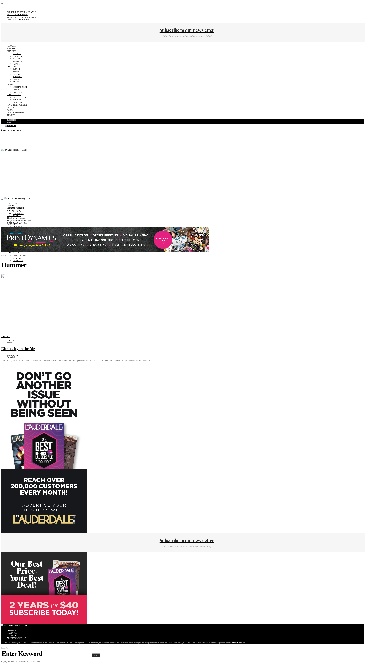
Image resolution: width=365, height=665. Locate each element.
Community (18, 56)
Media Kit (12, 633)
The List (11, 115)
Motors (16, 74)
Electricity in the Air (18, 348)
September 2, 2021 (13, 355)
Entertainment (20, 87)
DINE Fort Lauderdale (19, 20)
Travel (16, 82)
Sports (16, 79)
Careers (11, 635)
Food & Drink (14, 95)
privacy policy (238, 643)
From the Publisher (17, 105)
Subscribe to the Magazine (21, 12)
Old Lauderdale (16, 112)
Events (16, 89)
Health (16, 71)
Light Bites (18, 102)
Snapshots (17, 92)
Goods (10, 110)
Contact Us (13, 630)
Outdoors (17, 77)
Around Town (14, 107)
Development (19, 61)
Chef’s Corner (19, 97)
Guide (10, 84)
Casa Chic (17, 69)
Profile (16, 64)
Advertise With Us (16, 638)
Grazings (17, 100)
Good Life (12, 66)
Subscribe (11, 120)
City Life (11, 51)
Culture (16, 59)
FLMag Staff (11, 357)
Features (12, 46)
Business (17, 54)
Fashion (11, 48)
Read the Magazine (17, 15)
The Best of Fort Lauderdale (22, 17)
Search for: (4, 648)
